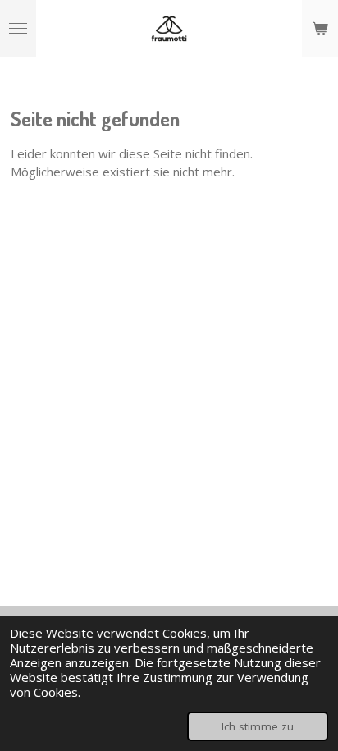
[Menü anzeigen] (18, 28)
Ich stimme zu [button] (258, 726)
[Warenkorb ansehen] (320, 28)
